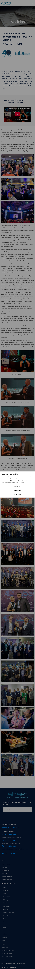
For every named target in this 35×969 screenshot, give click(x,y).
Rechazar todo (17, 494)
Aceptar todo (17, 486)
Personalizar (17, 490)
